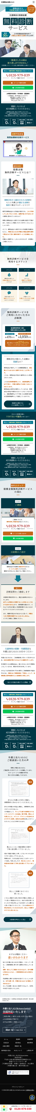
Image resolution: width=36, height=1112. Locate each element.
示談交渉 (6, 1042)
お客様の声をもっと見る (18, 919)
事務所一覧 (18, 1046)
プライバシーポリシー (18, 1087)
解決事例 (30, 1042)
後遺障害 (30, 1039)
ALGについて (18, 1050)
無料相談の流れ (6, 1050)
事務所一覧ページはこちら (14, 1030)
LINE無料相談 (19, 87)
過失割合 (18, 1042)
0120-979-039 (19, 75)
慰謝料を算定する (18, 404)
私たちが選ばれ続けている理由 (18, 682)
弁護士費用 (6, 1046)
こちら (14, 100)
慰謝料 (18, 1039)
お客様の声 (30, 1050)
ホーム (6, 1039)
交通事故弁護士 (30, 1090)
